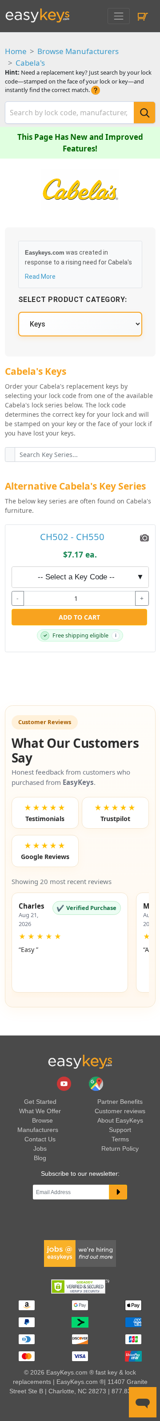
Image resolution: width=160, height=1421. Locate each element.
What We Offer (40, 1111)
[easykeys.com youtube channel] (64, 1083)
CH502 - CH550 (72, 536)
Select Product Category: (72, 299)
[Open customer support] (142, 1402)
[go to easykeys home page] (80, 1061)
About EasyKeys (120, 1120)
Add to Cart (79, 617)
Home (16, 51)
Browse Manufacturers (78, 51)
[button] (70, 943)
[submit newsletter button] (118, 1192)
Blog (40, 1157)
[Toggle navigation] (118, 16)
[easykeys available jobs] (80, 1253)
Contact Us (40, 1139)
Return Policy (120, 1148)
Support (120, 1129)
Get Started (40, 1101)
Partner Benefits (120, 1101)
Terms (120, 1139)
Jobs (40, 1148)
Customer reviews (120, 1111)
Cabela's (30, 63)
